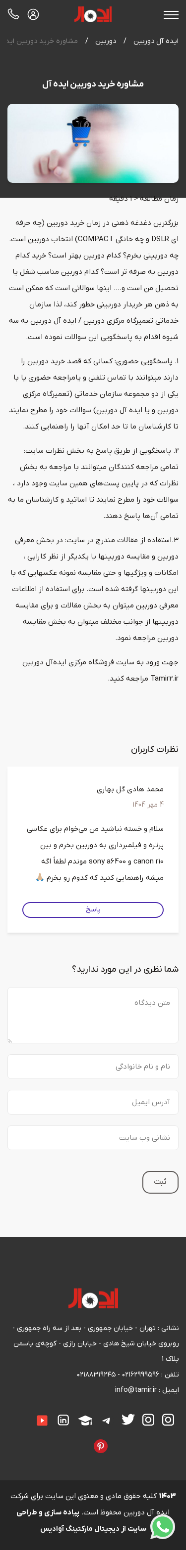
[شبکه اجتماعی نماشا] (71, 1439)
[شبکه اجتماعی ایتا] (20, 1414)
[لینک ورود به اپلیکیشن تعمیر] (33, 14)
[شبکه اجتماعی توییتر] (128, 1419)
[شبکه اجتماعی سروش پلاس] (12, 1414)
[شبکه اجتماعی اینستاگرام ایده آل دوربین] (168, 1420)
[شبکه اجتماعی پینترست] (101, 1446)
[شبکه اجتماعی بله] (131, 1439)
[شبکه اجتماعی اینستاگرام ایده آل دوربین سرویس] (149, 1420)
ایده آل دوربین (156, 41)
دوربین (105, 41)
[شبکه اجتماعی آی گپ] (27, 1414)
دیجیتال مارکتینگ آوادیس (80, 1529)
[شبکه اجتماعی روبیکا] (123, 1439)
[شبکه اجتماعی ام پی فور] (63, 1439)
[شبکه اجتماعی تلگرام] (107, 1420)
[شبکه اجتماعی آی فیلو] (86, 1439)
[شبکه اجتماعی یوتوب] (42, 1420)
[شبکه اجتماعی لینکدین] (63, 1420)
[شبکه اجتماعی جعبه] (78, 1439)
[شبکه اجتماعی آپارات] (85, 1420)
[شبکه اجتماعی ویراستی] (116, 1439)
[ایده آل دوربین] (93, 14)
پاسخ (93, 909)
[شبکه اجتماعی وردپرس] (56, 1439)
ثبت (160, 1182)
